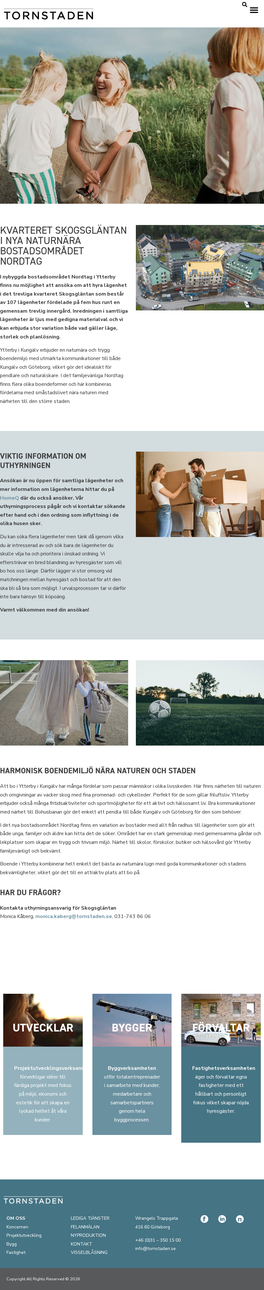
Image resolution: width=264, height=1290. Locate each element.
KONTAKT (81, 1244)
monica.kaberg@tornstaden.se (73, 916)
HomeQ (9, 498)
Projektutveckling (24, 1235)
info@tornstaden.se (155, 1249)
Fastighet (15, 1252)
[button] (254, 10)
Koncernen (17, 1227)
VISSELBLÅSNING (89, 1252)
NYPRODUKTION (88, 1235)
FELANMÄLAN (85, 1227)
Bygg (11, 1244)
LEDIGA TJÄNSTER (90, 1218)
